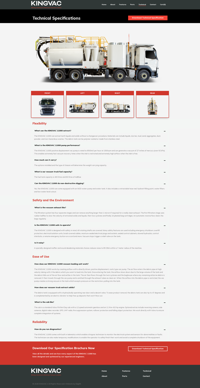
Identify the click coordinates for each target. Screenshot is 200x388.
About (112, 5)
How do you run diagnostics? (47, 329)
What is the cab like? (44, 302)
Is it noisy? (39, 243)
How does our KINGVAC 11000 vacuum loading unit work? (61, 264)
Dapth (78, 384)
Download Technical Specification (148, 18)
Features (122, 5)
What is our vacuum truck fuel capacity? (53, 171)
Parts (132, 5)
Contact (153, 5)
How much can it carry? (45, 160)
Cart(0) (163, 5)
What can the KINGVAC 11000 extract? (52, 130)
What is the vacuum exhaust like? (50, 207)
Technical (142, 5)
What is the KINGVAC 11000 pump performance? (57, 145)
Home (104, 5)
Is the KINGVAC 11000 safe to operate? (52, 225)
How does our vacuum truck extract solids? (54, 287)
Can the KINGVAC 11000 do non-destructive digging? (59, 183)
